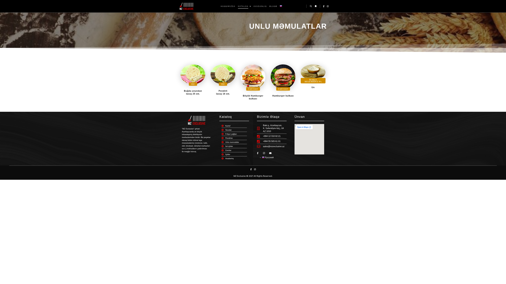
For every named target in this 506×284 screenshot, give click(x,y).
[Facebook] (323, 6)
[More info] (315, 6)
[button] (193, 84)
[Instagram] (327, 6)
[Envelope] (270, 153)
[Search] (310, 6)
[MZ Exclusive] (186, 6)
